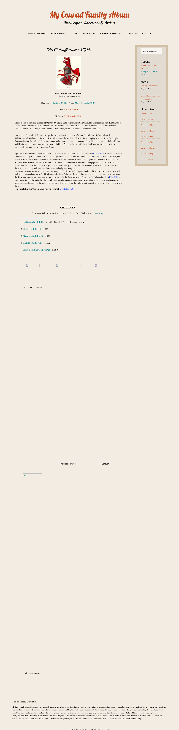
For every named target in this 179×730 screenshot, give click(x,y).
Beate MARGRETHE (32, 242)
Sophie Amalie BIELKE (33, 222)
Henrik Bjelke (72, 109)
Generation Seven (148, 147)
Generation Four (147, 130)
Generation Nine (147, 159)
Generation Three (148, 125)
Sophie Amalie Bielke (73, 116)
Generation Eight (147, 153)
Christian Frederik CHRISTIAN (36, 249)
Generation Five (147, 136)
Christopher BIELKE (32, 228)
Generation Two (147, 119)
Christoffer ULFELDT (61, 102)
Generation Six (147, 142)
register (95, 213)
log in (103, 213)
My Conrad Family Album (89, 15)
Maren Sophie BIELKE (33, 235)
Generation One (147, 113)
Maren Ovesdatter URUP (85, 102)
